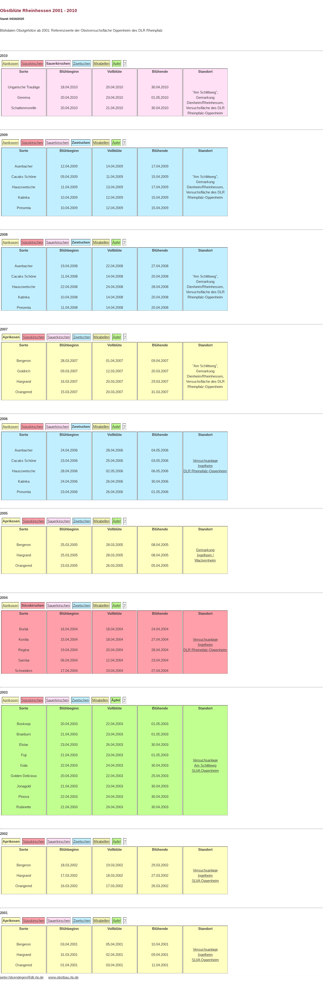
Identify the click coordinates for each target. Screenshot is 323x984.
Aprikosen (10, 63)
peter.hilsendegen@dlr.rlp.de (22, 977)
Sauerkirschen (57, 143)
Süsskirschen (32, 63)
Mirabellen (101, 63)
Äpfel (117, 63)
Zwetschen (81, 63)
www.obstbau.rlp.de (63, 977)
